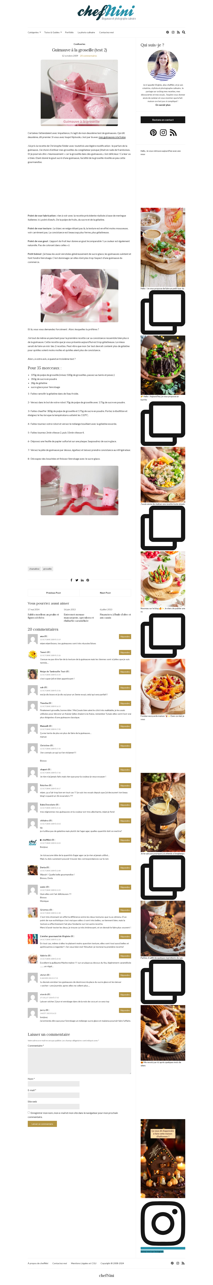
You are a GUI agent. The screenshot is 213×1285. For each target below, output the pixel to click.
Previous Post (53, 592)
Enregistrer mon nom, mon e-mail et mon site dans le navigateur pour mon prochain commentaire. (73, 1114)
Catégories (33, 32)
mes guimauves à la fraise (112, 137)
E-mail (32, 1090)
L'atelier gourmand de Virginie (55, 936)
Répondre (125, 636)
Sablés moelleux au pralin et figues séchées (43, 616)
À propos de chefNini (38, 1263)
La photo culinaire (86, 32)
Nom (31, 1078)
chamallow (34, 568)
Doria (43, 867)
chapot (43, 769)
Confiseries (79, 44)
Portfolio (69, 32)
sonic (42, 887)
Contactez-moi (106, 32)
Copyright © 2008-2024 (112, 1263)
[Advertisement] (79, 190)
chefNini (46, 840)
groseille (47, 568)
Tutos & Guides (52, 32)
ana (42, 636)
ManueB (44, 726)
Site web (32, 1101)
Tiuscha (44, 703)
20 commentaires (88, 55)
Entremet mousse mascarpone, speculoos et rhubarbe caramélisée (79, 617)
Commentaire (36, 1045)
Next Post (105, 592)
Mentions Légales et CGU (83, 1263)
